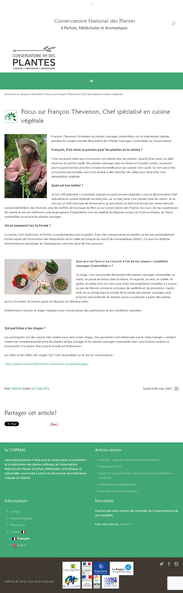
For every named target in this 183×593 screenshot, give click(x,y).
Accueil (25, 94)
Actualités (37, 94)
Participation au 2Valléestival (117, 484)
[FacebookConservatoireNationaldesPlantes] (169, 564)
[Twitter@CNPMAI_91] (161, 564)
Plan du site (17, 525)
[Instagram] (176, 564)
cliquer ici (126, 524)
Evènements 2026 (109, 466)
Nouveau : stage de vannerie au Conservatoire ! (129, 459)
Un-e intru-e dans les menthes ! (118, 491)
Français (23, 538)
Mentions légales (21, 518)
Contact (15, 511)
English (21, 545)
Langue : (16, 531)
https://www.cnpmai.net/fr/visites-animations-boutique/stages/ (46, 363)
